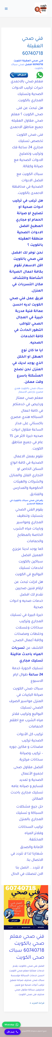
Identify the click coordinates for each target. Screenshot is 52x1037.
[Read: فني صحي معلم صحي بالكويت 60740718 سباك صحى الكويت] (26, 907)
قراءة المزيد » (37, 1004)
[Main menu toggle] (6, 8)
